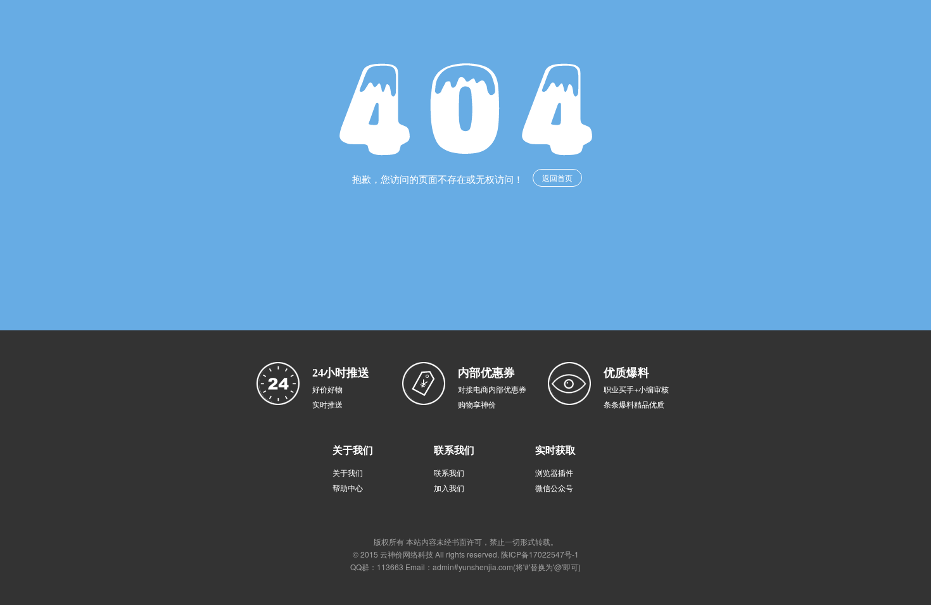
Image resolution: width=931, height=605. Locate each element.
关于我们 (347, 472)
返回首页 (557, 177)
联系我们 (449, 472)
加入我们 (449, 487)
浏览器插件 (554, 472)
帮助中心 (347, 487)
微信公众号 (554, 487)
